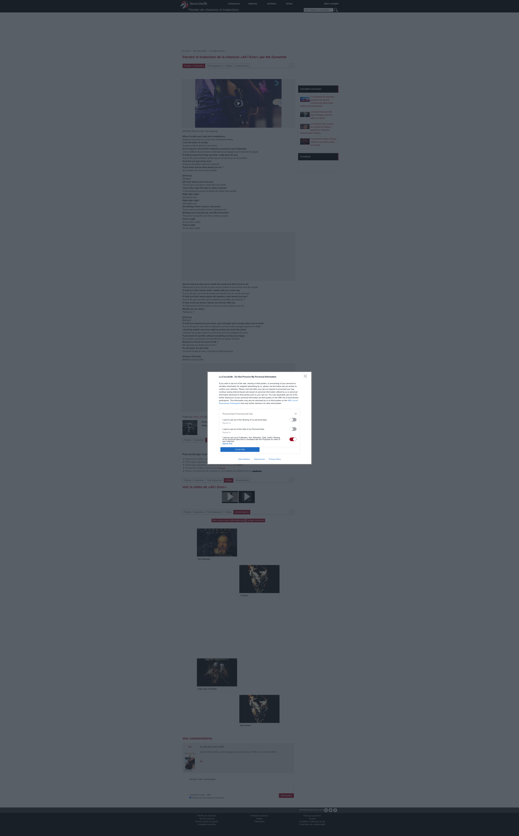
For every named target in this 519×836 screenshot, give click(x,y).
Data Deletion (244, 459)
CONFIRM (240, 450)
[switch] (293, 420)
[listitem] (259, 413)
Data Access (259, 459)
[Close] (306, 377)
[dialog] (259, 418)
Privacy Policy (275, 459)
